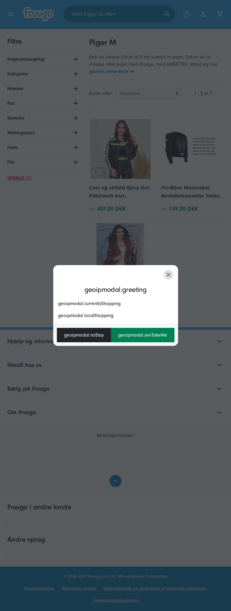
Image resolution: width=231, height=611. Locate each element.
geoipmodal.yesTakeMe (142, 335)
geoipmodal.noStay (84, 335)
